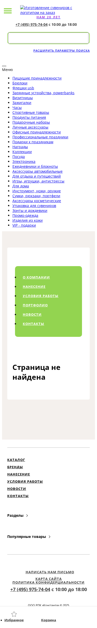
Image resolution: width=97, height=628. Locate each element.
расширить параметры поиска (61, 50)
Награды (20, 146)
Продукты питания (29, 117)
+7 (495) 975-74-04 (32, 24)
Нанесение (18, 474)
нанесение (34, 286)
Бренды (15, 467)
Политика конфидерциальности (48, 582)
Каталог (16, 459)
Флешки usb (23, 87)
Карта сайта (48, 578)
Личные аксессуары (30, 127)
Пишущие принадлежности (37, 78)
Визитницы (22, 97)
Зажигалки (21, 102)
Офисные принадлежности (36, 132)
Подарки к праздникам (32, 141)
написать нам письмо (50, 572)
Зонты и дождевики (29, 210)
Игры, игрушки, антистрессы (38, 181)
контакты (33, 323)
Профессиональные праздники (40, 136)
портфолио (35, 305)
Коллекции (22, 151)
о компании (36, 277)
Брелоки (19, 83)
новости (32, 314)
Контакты (18, 496)
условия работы (40, 295)
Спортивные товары (30, 112)
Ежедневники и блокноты (35, 166)
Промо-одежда (25, 215)
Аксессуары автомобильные (37, 171)
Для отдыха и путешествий (36, 176)
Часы (17, 107)
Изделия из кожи (27, 220)
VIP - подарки (24, 225)
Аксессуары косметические (36, 200)
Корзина (48, 620)
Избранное (14, 620)
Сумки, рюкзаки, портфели (36, 195)
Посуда (18, 156)
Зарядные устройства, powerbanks (43, 92)
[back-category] (4, 66)
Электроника (23, 161)
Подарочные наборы (31, 122)
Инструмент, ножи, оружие (36, 190)
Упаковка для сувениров (34, 205)
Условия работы (25, 481)
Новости (16, 488)
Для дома (20, 186)
